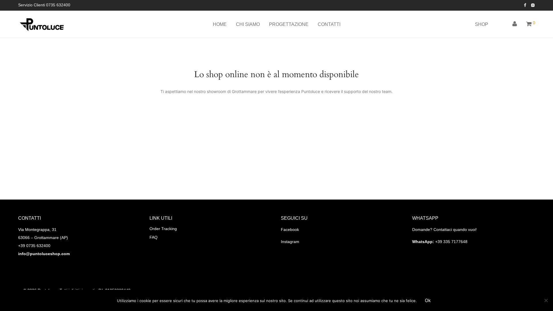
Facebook (290, 229)
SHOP (481, 24)
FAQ (153, 237)
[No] (546, 300)
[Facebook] (525, 5)
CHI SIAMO (248, 24)
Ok (428, 300)
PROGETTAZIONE (288, 24)
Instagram (290, 241)
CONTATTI (329, 24)
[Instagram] (533, 5)
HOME (220, 24)
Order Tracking (163, 228)
